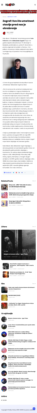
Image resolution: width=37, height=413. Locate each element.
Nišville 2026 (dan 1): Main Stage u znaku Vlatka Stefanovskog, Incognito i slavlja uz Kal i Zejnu (22, 341)
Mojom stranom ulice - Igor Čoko (16, 254)
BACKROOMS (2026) (14, 295)
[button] (25, 172)
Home (4, 17)
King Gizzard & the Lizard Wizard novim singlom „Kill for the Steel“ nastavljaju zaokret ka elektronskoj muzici (19, 364)
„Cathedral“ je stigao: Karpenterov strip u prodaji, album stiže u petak (21, 304)
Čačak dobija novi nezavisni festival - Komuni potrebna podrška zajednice (22, 387)
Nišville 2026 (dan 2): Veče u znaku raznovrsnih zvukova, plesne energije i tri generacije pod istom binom (20, 380)
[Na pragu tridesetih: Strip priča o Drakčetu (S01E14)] (4, 203)
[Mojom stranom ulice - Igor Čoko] (18, 245)
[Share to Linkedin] (19, 172)
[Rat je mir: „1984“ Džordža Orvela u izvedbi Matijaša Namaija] (4, 187)
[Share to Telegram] (21, 172)
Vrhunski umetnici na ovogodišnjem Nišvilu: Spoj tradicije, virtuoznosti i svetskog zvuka (21, 356)
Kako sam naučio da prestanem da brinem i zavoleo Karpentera (22, 288)
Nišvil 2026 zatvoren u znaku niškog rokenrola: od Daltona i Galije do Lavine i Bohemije (20, 333)
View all (34, 181)
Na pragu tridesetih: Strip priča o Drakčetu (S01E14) (19, 202)
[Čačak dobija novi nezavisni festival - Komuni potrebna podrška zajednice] (4, 389)
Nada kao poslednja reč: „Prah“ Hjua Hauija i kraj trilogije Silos (21, 272)
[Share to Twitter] (13, 172)
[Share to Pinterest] (16, 172)
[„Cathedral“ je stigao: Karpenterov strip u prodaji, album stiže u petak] (4, 306)
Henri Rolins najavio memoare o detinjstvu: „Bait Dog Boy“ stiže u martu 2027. (22, 265)
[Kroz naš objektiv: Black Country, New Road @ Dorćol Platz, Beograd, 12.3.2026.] (4, 373)
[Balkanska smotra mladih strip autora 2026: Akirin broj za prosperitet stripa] (4, 195)
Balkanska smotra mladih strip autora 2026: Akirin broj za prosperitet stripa (21, 194)
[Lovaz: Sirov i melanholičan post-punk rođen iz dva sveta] (4, 326)
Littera (6, 251)
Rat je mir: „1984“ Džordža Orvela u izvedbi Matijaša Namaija (20, 186)
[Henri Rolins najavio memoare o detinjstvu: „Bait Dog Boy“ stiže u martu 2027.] (6, 266)
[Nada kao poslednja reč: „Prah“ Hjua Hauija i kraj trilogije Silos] (6, 274)
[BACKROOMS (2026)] (4, 298)
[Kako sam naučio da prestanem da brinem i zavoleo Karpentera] (4, 290)
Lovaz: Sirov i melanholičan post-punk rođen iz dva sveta (21, 325)
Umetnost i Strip (12, 16)
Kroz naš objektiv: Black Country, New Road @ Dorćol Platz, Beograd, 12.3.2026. (21, 372)
